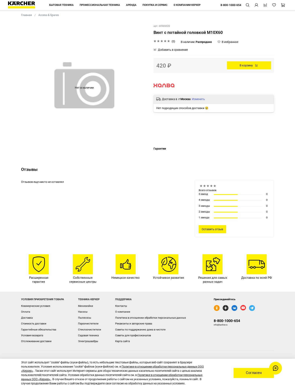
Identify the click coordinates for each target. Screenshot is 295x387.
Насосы (82, 311)
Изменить (198, 99)
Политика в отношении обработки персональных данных (150, 317)
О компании (122, 311)
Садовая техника (88, 335)
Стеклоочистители (89, 329)
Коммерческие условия (35, 305)
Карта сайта (122, 341)
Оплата (25, 311)
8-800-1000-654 (227, 321)
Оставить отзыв (212, 229)
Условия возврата (32, 335)
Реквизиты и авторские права (133, 323)
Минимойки (85, 305)
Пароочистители (88, 323)
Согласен (254, 373)
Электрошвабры (88, 341)
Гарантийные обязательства (38, 329)
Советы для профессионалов (133, 335)
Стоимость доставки (33, 323)
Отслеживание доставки (36, 341)
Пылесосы (84, 317)
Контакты (121, 305)
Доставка (27, 317)
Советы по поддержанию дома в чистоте (140, 329)
